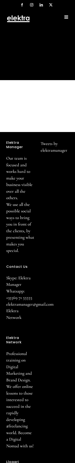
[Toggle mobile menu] (66, 17)
